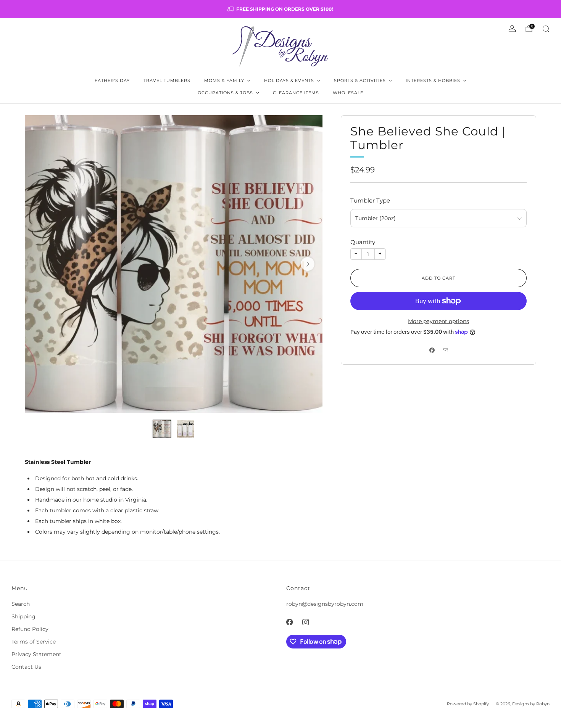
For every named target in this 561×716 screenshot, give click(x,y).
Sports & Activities (360, 80)
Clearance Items (296, 92)
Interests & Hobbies (433, 80)
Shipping (23, 616)
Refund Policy (29, 629)
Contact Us (26, 666)
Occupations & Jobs (225, 92)
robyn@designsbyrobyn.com (324, 603)
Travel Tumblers (166, 80)
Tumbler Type (370, 200)
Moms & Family (224, 80)
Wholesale (348, 92)
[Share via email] (445, 350)
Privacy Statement (36, 654)
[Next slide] (308, 264)
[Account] (512, 28)
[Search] (546, 28)
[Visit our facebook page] (289, 622)
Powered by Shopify (468, 703)
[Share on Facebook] (432, 350)
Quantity (362, 242)
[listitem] (280, 9)
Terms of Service (33, 641)
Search (20, 603)
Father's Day (112, 80)
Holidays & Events (289, 80)
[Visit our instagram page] (305, 622)
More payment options (438, 321)
